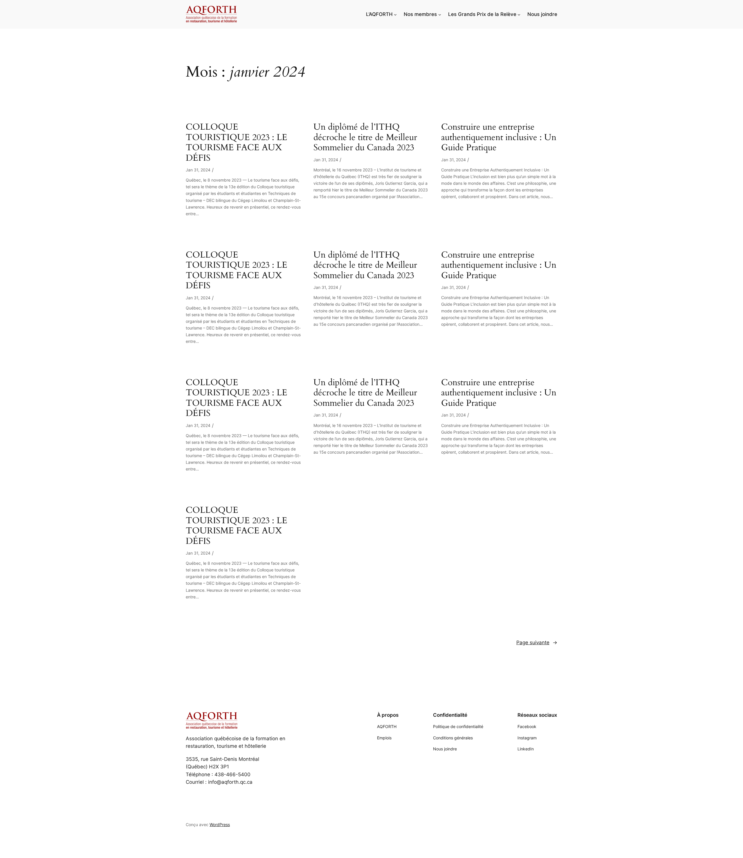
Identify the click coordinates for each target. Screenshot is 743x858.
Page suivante (536, 642)
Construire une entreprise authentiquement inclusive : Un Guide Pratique (498, 137)
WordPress (220, 824)
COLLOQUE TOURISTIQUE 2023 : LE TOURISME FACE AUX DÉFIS (236, 142)
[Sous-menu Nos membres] (439, 14)
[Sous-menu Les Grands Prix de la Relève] (518, 14)
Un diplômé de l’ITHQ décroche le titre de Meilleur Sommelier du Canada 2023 (365, 137)
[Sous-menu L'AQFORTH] (395, 14)
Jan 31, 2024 (198, 169)
